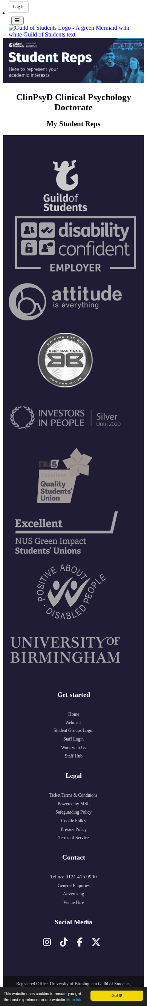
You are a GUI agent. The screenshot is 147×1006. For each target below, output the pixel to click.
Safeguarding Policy (73, 812)
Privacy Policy (74, 829)
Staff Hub (74, 756)
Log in (18, 6)
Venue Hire (73, 902)
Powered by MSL (74, 803)
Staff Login (73, 739)
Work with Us (73, 747)
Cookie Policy (73, 820)
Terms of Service (73, 837)
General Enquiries (74, 885)
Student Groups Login (73, 730)
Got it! (117, 995)
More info (74, 999)
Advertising (73, 893)
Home (73, 714)
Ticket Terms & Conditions (73, 795)
